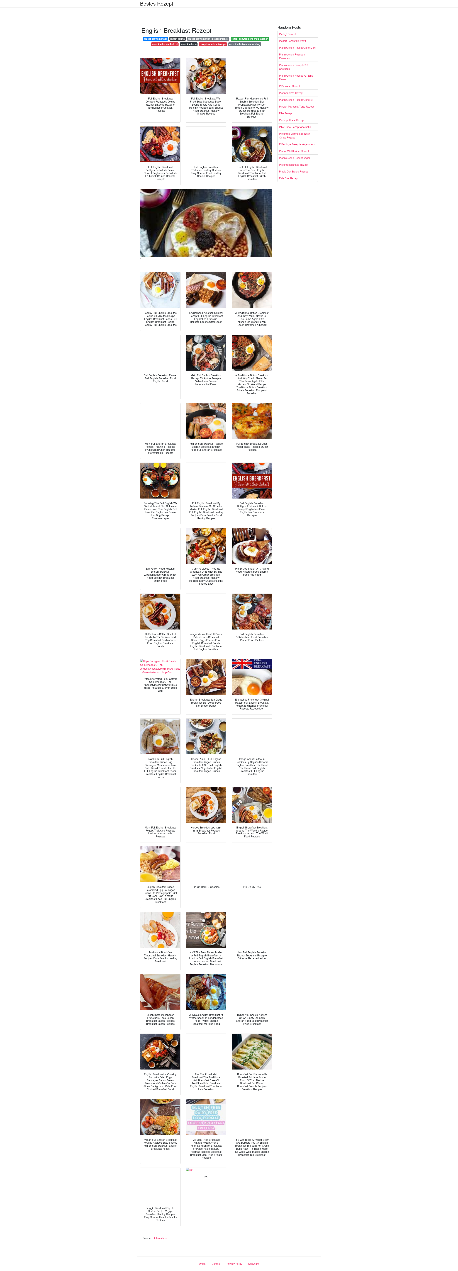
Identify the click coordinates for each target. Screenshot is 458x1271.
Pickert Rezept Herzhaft (292, 41)
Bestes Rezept (156, 3)
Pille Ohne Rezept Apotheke (295, 127)
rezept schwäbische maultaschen (250, 38)
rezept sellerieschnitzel (165, 44)
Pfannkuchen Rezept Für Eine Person (296, 77)
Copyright (253, 1263)
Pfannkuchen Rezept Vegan (295, 158)
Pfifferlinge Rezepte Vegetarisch (297, 144)
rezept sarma (177, 38)
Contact (216, 1263)
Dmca (202, 1263)
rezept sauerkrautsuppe (213, 44)
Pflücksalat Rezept (289, 86)
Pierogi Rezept (287, 34)
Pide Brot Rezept (288, 178)
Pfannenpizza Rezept (291, 93)
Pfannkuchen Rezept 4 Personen (292, 56)
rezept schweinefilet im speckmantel (208, 38)
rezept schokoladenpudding (244, 44)
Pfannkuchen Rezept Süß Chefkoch (293, 67)
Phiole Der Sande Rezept (293, 171)
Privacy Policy (234, 1263)
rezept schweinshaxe (155, 38)
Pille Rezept (286, 113)
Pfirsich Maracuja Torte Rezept (296, 106)
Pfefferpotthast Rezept (291, 120)
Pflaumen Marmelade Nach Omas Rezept (294, 135)
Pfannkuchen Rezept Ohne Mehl (297, 47)
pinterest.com (160, 1238)
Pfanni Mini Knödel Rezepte (294, 151)
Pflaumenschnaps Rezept (293, 164)
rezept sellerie (189, 44)
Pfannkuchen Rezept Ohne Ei (296, 99)
